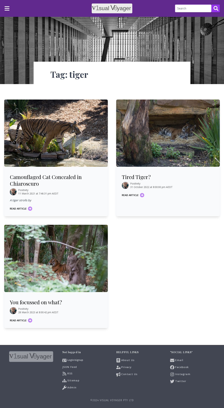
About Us (127, 360)
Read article (18, 208)
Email (178, 360)
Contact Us (128, 374)
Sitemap (72, 380)
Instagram (182, 374)
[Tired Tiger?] (168, 133)
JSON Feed (69, 367)
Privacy (126, 367)
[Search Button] (215, 8)
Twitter (180, 381)
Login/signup (75, 360)
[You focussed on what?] (56, 258)
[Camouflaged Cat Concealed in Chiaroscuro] (56, 133)
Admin (71, 387)
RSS (69, 373)
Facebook (181, 367)
